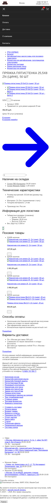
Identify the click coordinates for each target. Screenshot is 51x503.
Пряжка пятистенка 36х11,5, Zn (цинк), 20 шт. (25, 303)
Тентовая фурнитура (13, 401)
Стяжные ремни (11, 399)
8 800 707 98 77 (42, 2)
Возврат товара (11, 411)
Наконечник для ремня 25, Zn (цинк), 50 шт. (24, 284)
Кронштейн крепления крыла (16, 379)
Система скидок (11, 427)
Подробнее (7, 331)
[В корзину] (28, 251)
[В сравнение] (9, 99)
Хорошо (4, 502)
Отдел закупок (11, 417)
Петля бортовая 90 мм (14, 383)
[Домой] (5, 3)
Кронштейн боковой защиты (16, 381)
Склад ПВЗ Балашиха (16, 184)
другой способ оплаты (16, 490)
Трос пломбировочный (14, 397)
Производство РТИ (12, 415)
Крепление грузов (12, 377)
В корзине (9, 120)
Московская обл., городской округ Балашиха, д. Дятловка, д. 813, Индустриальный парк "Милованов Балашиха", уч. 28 (26, 450)
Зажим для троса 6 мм (14, 389)
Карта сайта (10, 419)
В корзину (6, 118)
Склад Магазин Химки (16, 186)
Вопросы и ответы (12, 413)
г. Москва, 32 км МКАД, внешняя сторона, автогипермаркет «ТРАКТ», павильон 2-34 (22, 473)
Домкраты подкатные (13, 403)
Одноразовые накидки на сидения (19, 395)
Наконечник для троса (14, 387)
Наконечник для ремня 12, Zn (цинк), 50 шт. (24, 245)
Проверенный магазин (14, 425)
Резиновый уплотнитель (15, 385)
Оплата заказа (11, 409)
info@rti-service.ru (42, 4)
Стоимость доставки (13, 407)
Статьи (8, 421)
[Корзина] (47, 9)
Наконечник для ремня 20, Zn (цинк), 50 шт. (24, 264)
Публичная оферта (12, 423)
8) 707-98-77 (29, 371)
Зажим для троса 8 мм (14, 391)
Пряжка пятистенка (13, 393)
